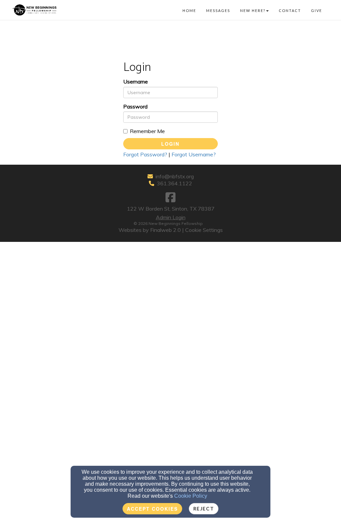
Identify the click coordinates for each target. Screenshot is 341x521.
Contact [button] (290, 10)
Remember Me (147, 131)
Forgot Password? (145, 154)
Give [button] (316, 10)
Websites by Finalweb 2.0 (150, 230)
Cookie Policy (190, 496)
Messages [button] (218, 10)
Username (135, 81)
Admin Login (170, 217)
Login (170, 143)
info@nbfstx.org (175, 176)
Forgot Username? (193, 154)
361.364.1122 (174, 183)
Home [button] (189, 10)
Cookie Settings (204, 230)
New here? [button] (252, 10)
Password (135, 106)
